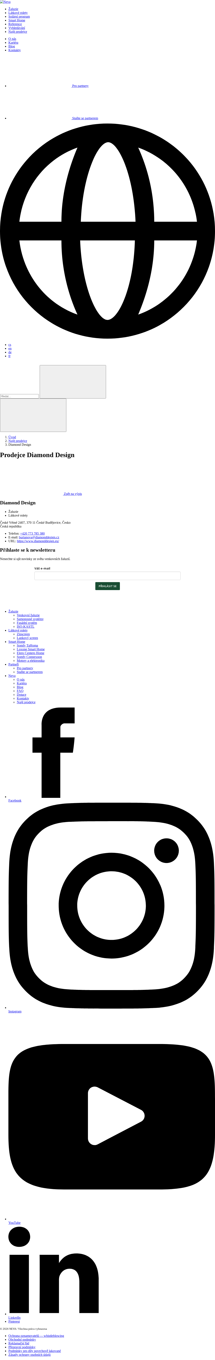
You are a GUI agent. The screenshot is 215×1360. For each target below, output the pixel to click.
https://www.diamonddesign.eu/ (38, 541)
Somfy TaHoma (27, 645)
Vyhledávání (16, 28)
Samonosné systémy (30, 619)
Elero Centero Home (30, 653)
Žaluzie (13, 9)
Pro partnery (25, 668)
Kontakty (14, 50)
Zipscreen (23, 634)
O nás (12, 39)
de (10, 352)
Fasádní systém (27, 623)
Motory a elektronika (31, 660)
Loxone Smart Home (31, 649)
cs (9, 344)
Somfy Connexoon (29, 657)
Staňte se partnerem (30, 672)
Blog (11, 46)
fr (9, 356)
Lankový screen (27, 638)
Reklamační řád (18, 1343)
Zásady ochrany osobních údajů (29, 1354)
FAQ (20, 691)
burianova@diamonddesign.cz (39, 537)
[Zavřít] (33, 415)
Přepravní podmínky (21, 1347)
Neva (12, 675)
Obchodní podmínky (22, 1339)
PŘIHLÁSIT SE (108, 586)
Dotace (21, 694)
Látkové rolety (18, 12)
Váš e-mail (42, 568)
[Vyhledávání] (73, 382)
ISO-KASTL (25, 626)
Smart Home (16, 20)
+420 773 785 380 (32, 533)
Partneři (13, 664)
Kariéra (13, 42)
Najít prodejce (17, 31)
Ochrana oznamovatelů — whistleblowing (36, 1336)
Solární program (19, 16)
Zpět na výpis (73, 494)
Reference (15, 24)
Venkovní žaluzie (28, 615)
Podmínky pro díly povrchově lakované (34, 1351)
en (10, 348)
